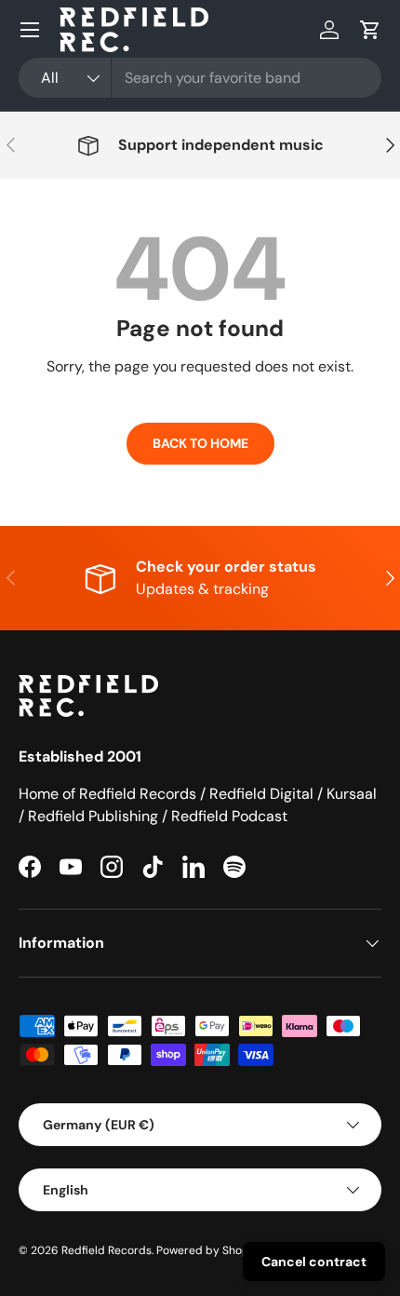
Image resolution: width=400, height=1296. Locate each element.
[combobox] (200, 78)
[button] (370, 29)
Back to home (200, 443)
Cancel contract (314, 1261)
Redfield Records (106, 1250)
